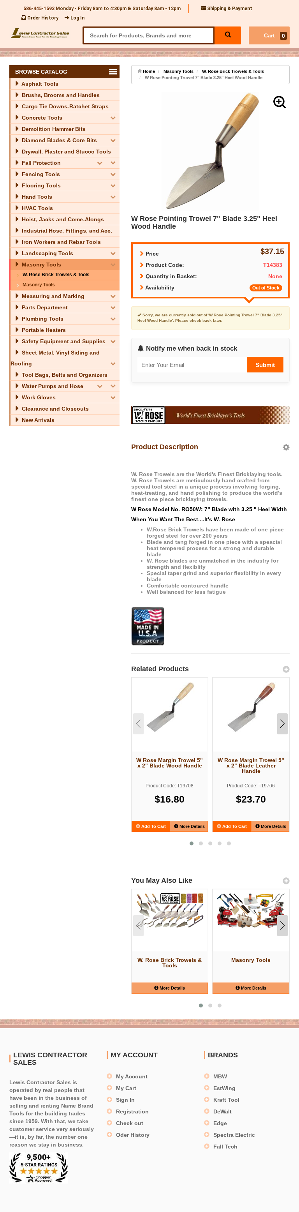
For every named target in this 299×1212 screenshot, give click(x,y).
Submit (265, 365)
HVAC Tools (36, 208)
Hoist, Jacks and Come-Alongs (62, 219)
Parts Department (44, 307)
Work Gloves (38, 397)
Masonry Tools (40, 264)
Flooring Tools (40, 185)
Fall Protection (40, 163)
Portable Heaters (43, 330)
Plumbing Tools (41, 319)
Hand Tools (36, 197)
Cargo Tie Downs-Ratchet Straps (64, 106)
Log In (76, 18)
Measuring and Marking (52, 296)
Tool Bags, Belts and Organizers (63, 375)
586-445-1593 (39, 8)
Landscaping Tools (46, 253)
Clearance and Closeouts (54, 409)
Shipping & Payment (229, 8)
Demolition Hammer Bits (53, 129)
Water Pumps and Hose (51, 386)
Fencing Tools (40, 174)
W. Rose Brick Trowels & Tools (56, 274)
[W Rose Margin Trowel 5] (170, 707)
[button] (279, 102)
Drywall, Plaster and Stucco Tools (65, 151)
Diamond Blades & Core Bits (58, 140)
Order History (42, 18)
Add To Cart (153, 826)
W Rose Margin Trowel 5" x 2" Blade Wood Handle (169, 763)
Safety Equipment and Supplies (63, 341)
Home (148, 71)
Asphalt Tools (39, 84)
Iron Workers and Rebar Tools (60, 242)
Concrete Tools (41, 118)
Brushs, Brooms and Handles (60, 95)
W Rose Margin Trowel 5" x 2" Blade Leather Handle (251, 765)
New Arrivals (37, 420)
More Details (191, 826)
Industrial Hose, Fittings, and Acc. (66, 231)
